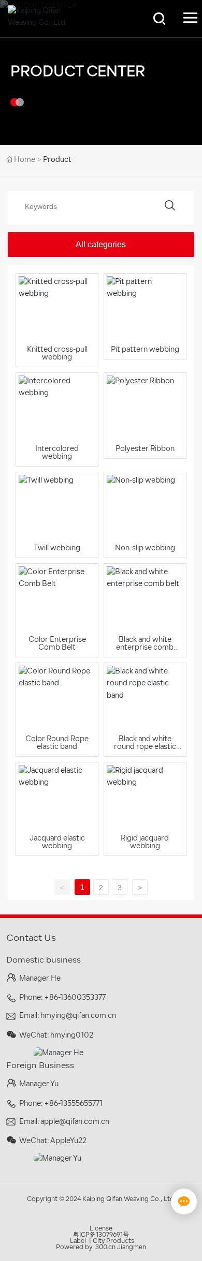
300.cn (105, 1247)
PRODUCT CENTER (77, 72)
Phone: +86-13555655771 (61, 1104)
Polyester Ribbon (145, 449)
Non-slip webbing (145, 548)
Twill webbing (57, 548)
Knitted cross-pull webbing (57, 354)
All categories (101, 244)
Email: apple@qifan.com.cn (64, 1122)
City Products (113, 1241)
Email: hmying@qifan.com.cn (67, 1016)
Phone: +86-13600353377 (62, 998)
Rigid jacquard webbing (145, 842)
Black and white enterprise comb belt (145, 647)
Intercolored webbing (57, 453)
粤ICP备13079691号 (101, 1235)
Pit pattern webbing (145, 350)
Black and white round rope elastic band (145, 747)
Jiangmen (131, 1247)
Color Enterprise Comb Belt (57, 644)
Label (78, 1241)
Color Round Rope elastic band (57, 743)
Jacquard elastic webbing (57, 842)
